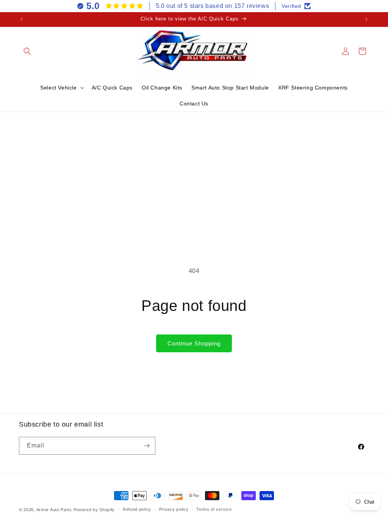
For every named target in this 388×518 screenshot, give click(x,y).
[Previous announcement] (21, 19)
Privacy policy (174, 509)
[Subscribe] (146, 446)
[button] (27, 51)
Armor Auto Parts (54, 509)
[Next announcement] (366, 19)
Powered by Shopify (94, 509)
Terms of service (214, 509)
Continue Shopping (194, 343)
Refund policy (137, 509)
